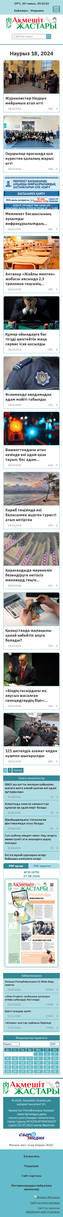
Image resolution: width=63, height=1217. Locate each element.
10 (54, 1058)
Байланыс (21, 10)
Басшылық (31, 1156)
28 (29, 1071)
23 (47, 1067)
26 (15, 1071)
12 (15, 1063)
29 (38, 1071)
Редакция (31, 1166)
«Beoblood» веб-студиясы (42, 1212)
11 (7, 1063)
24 (54, 1067)
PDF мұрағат (43, 866)
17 (54, 1063)
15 (38, 1063)
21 (29, 1067)
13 (22, 1063)
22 (38, 1067)
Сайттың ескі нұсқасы (45, 1203)
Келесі (18, 770)
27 (22, 1071)
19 (15, 1067)
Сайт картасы (31, 1176)
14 (29, 1063)
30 (47, 1071)
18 (7, 1067)
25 (7, 1071)
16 (47, 1063)
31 (54, 1071)
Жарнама (37, 10)
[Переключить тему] (47, 10)
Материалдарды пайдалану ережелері (31, 1187)
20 (22, 1067)
